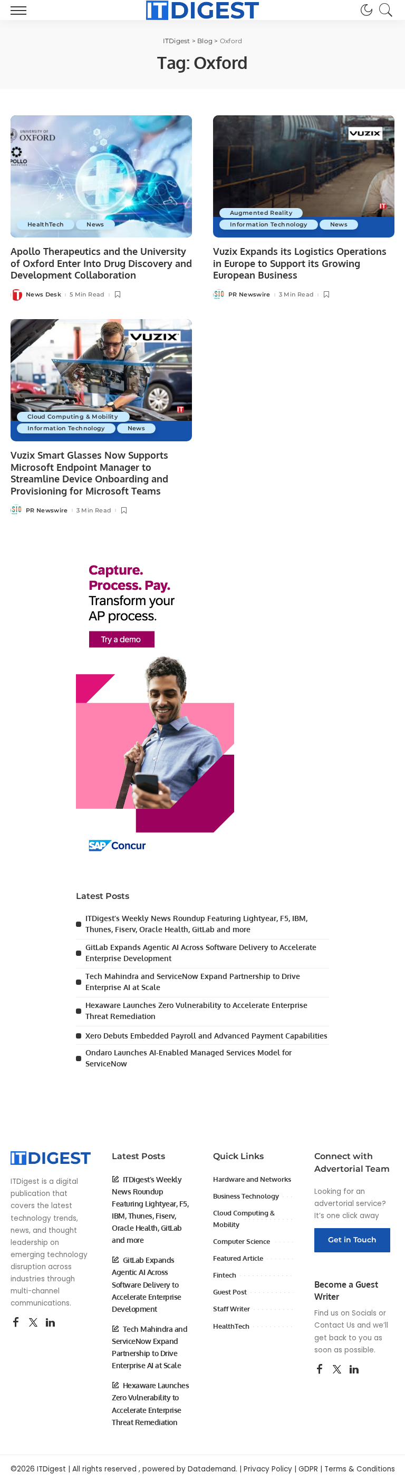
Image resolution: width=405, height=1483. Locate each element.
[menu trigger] (21, 10)
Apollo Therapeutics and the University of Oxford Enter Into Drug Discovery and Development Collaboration (101, 263)
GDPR (308, 1469)
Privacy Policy (268, 1469)
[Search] (383, 10)
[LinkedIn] (50, 1322)
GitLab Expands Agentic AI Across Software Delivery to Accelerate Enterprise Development (146, 1284)
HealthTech (45, 224)
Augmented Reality (261, 212)
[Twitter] (33, 1322)
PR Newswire (249, 295)
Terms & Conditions (359, 1469)
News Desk (43, 295)
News (95, 224)
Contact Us (334, 1325)
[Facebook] (16, 1322)
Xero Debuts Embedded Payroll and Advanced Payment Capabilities (206, 1035)
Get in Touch (352, 1239)
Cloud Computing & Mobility (73, 416)
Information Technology (268, 224)
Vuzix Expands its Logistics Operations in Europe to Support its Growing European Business (300, 263)
